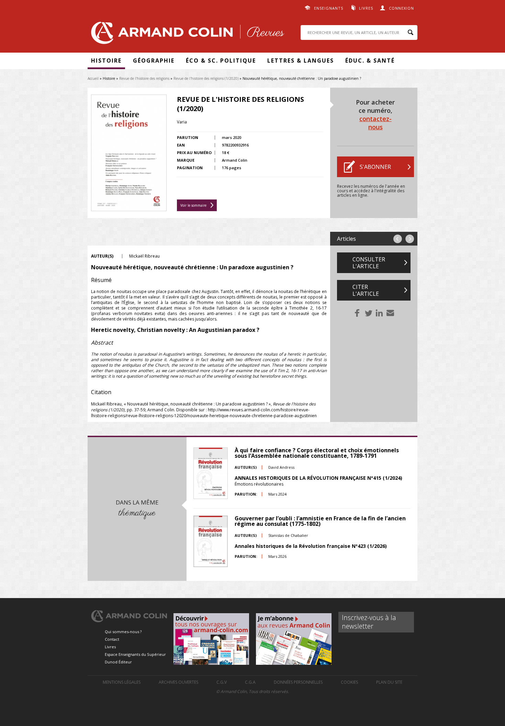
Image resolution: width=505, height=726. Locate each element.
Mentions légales (122, 682)
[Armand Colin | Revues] (186, 34)
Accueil (93, 78)
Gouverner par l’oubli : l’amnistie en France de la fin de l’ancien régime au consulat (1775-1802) (320, 521)
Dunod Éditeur (118, 661)
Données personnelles (298, 682)
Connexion (401, 8)
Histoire (106, 60)
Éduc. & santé (370, 60)
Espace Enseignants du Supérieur (135, 654)
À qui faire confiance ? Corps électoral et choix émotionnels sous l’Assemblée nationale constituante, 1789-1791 (317, 452)
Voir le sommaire (193, 205)
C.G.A (250, 682)
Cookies (349, 682)
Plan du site (389, 682)
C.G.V (221, 682)
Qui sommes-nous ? (123, 631)
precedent (397, 239)
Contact (112, 639)
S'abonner (375, 167)
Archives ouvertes (178, 682)
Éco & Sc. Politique (221, 60)
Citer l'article (365, 290)
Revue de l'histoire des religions (144, 78)
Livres (366, 8)
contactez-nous (375, 123)
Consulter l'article (368, 263)
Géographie (154, 60)
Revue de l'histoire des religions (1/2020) (205, 78)
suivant (409, 239)
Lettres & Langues (300, 60)
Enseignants (328, 8)
